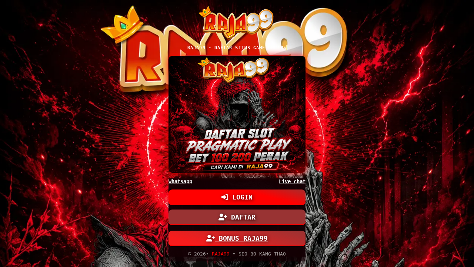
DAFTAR (241, 217)
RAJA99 (221, 254)
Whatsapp (180, 181)
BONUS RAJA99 (241, 238)
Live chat (292, 181)
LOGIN (240, 197)
